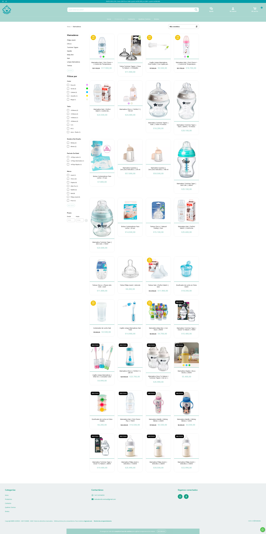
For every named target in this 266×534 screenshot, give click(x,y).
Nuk (68, 58)
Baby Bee (70, 55)
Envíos (156, 19)
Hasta (77, 216)
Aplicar (86, 220)
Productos (119, 19)
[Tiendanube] (254, 521)
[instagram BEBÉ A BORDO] (3, 1)
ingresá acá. (88, 521)
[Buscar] (196, 9)
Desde (69, 216)
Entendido (161, 531)
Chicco (69, 44)
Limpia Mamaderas (73, 62)
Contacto (131, 19)
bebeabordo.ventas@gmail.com (105, 499)
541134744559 (99, 495)
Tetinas (69, 66)
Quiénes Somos (145, 19)
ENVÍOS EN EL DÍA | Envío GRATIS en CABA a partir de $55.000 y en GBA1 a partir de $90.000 (133, 1)
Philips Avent (71, 40)
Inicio (109, 19)
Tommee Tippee (72, 47)
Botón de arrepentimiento (103, 521)
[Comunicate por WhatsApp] (262, 529)
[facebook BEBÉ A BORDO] (6, 1)
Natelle (69, 51)
